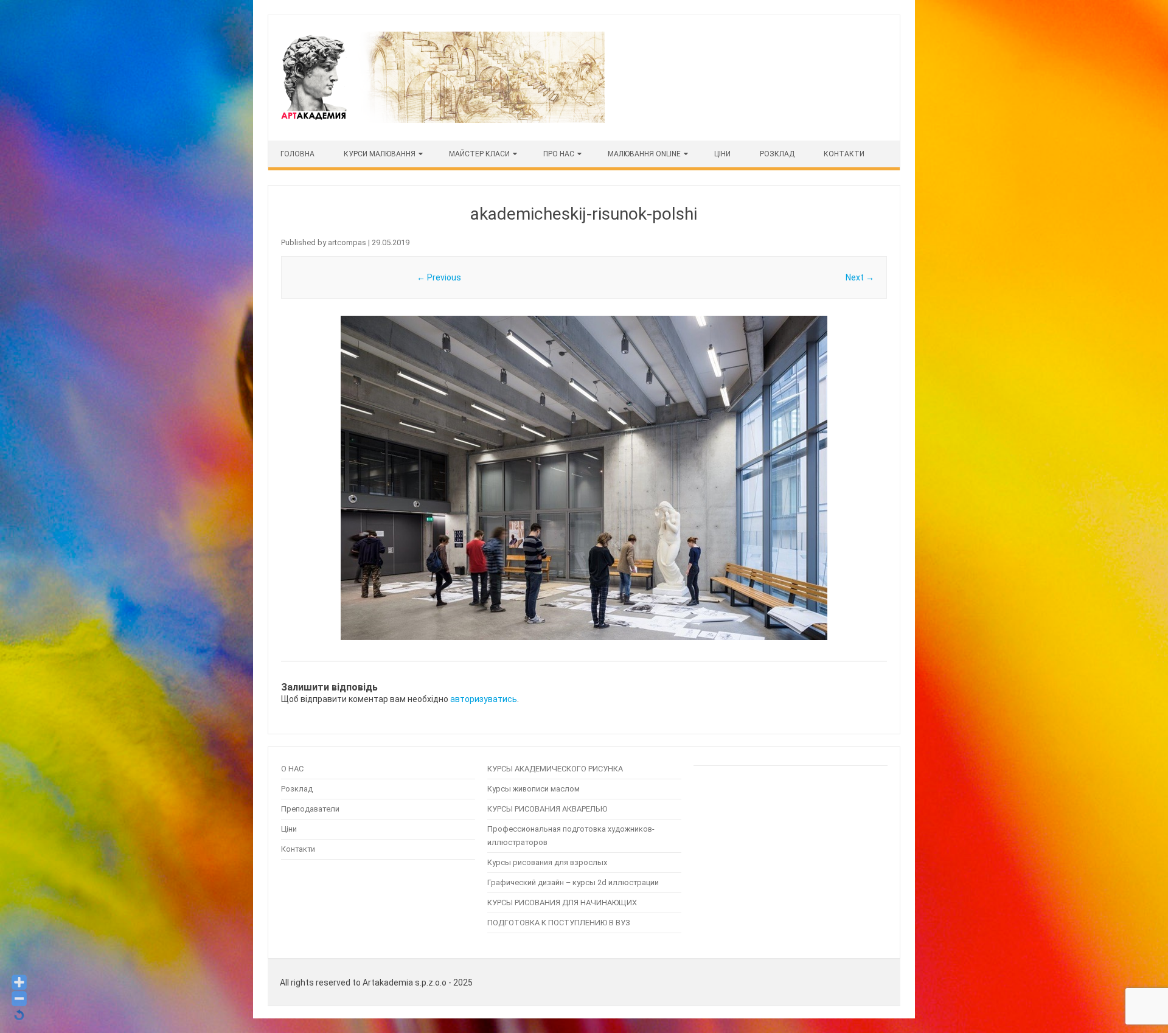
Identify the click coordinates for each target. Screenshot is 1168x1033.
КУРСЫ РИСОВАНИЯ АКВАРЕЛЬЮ (547, 808)
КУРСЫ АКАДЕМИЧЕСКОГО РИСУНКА (555, 768)
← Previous (439, 277)
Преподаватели (310, 808)
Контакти (844, 154)
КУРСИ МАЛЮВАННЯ (379, 154)
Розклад (777, 154)
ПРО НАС (558, 154)
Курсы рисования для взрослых (547, 862)
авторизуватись (483, 699)
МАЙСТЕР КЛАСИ (479, 154)
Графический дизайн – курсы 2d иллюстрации (573, 882)
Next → (860, 277)
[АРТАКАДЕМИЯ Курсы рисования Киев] (442, 120)
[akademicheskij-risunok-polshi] (584, 478)
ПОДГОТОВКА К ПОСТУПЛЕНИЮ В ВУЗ (558, 922)
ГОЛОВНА (297, 154)
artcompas (347, 242)
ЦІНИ (722, 154)
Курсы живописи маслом (533, 788)
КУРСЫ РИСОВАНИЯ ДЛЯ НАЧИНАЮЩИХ (562, 902)
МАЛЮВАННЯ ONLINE (644, 154)
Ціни (289, 828)
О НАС (292, 768)
